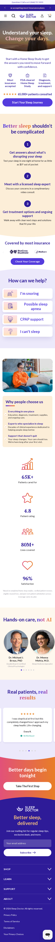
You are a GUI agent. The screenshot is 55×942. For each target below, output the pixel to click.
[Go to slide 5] (31, 670)
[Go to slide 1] (21, 670)
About (8, 898)
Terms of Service (12, 921)
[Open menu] (5, 15)
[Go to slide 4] (28, 670)
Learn (7, 879)
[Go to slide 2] (23, 670)
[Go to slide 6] (33, 670)
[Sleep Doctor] (28, 16)
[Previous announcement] (5, 8)
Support (9, 888)
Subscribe (25, 852)
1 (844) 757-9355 (36, 2)
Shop (7, 869)
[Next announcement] (50, 8)
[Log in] (42, 15)
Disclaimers (9, 927)
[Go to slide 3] (26, 670)
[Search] (13, 15)
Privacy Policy (10, 915)
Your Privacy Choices (14, 934)
